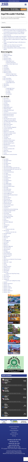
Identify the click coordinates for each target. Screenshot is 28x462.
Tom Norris (6, 111)
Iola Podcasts (6, 225)
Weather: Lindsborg (8, 287)
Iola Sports (6, 66)
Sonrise (5, 153)
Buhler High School (10, 61)
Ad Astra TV (6, 196)
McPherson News (7, 71)
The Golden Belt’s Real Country (10, 121)
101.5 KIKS (6, 162)
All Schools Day (7, 199)
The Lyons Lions (7, 100)
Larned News (6, 68)
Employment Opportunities (9, 210)
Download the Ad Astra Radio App (11, 209)
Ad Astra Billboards (8, 193)
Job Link (5, 227)
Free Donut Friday (7, 212)
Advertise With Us (7, 197)
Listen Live (6, 237)
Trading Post (6, 279)
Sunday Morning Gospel (9, 110)
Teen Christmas (7, 276)
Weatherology (21, 453)
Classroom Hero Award (8, 204)
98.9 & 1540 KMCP (7, 184)
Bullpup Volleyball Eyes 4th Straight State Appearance (15, 36)
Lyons (5, 239)
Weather (5, 282)
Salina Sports (6, 85)
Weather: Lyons (7, 289)
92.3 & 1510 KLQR (7, 170)
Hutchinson (6, 220)
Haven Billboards (7, 217)
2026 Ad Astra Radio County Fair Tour (11, 167)
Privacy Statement (8, 253)
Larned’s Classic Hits (8, 128)
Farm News (6, 56)
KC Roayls (8, 92)
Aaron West (6, 98)
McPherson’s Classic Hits (9, 131)
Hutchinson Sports (8, 59)
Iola (4, 223)
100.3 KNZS (6, 159)
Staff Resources (7, 267)
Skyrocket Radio (17, 451)
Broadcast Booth (7, 203)
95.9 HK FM (6, 179)
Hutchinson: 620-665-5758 (14, 439)
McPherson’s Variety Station (10, 133)
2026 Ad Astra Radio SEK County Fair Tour (12, 169)
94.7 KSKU (6, 173)
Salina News (6, 84)
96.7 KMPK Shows (7, 183)
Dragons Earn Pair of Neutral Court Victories (13, 45)
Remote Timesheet (8, 255)
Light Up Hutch (7, 236)
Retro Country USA (8, 151)
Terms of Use (6, 277)
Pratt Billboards (7, 252)
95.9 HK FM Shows (7, 180)
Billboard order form (8, 202)
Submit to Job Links (10, 229)
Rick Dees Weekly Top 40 (9, 143)
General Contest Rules (8, 216)
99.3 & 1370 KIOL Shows (9, 192)
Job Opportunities (7, 233)
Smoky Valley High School (11, 75)
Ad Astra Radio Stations (14, 1)
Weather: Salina (7, 292)
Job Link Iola (6, 230)
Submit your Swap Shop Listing (12, 273)
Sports (5, 86)
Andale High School (10, 88)
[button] (25, 5)
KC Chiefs (8, 91)
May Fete (6, 243)
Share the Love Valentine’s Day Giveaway (12, 259)
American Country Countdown (10, 113)
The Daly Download (8, 134)
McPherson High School (11, 74)
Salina (5, 257)
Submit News (6, 270)
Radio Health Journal (8, 107)
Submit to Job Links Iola (11, 232)
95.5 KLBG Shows (7, 177)
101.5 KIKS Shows (7, 163)
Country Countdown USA (9, 148)
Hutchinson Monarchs (11, 62)
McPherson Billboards (8, 246)
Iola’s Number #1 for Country (10, 118)
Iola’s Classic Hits (7, 125)
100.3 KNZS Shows (7, 160)
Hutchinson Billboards (8, 222)
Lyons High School (10, 81)
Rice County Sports (8, 79)
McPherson (6, 245)
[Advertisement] (14, 9)
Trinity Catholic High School (12, 64)
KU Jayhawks (9, 94)
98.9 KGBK (6, 187)
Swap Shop (6, 150)
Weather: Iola (6, 285)
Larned (5, 235)
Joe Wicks (6, 103)
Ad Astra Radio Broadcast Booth (10, 194)
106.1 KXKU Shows (7, 166)
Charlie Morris (6, 105)
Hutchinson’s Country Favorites (10, 154)
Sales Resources (7, 256)
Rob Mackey (6, 130)
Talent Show (6, 275)
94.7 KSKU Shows (7, 174)
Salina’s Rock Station (8, 124)
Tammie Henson (7, 101)
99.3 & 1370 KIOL (7, 190)
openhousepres (7, 249)
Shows (5, 263)
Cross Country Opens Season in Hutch (12, 46)
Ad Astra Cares (7, 54)
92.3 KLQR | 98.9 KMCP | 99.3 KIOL (14, 393)
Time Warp (6, 137)
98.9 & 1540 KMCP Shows (9, 186)
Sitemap (5, 265)
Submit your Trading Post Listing (13, 280)
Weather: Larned (7, 286)
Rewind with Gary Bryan (9, 114)
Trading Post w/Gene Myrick (10, 120)
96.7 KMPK (6, 182)
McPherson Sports (7, 72)
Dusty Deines (6, 104)
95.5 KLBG (6, 176)
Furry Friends (6, 213)
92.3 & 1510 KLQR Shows (9, 172)
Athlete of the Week (8, 55)
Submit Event (6, 269)
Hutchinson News (7, 58)
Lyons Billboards (7, 240)
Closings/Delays (7, 206)
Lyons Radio (6, 242)
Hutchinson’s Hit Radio (8, 141)
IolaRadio (6, 226)
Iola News (6, 65)
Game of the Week (8, 215)
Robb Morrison (7, 135)
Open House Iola (7, 247)
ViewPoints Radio (7, 108)
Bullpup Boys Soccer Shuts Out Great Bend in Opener (15, 29)
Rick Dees (6, 147)
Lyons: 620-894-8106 (14, 445)
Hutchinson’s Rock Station (9, 140)
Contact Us (6, 207)
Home (5, 219)
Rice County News (7, 78)
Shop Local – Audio (8, 262)
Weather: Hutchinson (8, 283)
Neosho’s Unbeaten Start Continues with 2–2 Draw (14, 37)
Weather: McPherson (8, 290)
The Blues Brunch (7, 138)
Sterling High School (10, 82)
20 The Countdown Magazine (10, 127)
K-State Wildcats (9, 89)
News (5, 76)
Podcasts (6, 250)
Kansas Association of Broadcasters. (14, 452)
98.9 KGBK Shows (7, 189)
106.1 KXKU (6, 164)
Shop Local (6, 260)
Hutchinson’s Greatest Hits (9, 145)
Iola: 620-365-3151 (14, 441)
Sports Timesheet (7, 266)
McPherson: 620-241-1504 (14, 447)
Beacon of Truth (7, 123)
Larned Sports (7, 69)
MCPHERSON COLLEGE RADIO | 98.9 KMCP (14, 385)
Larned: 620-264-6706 (14, 443)
